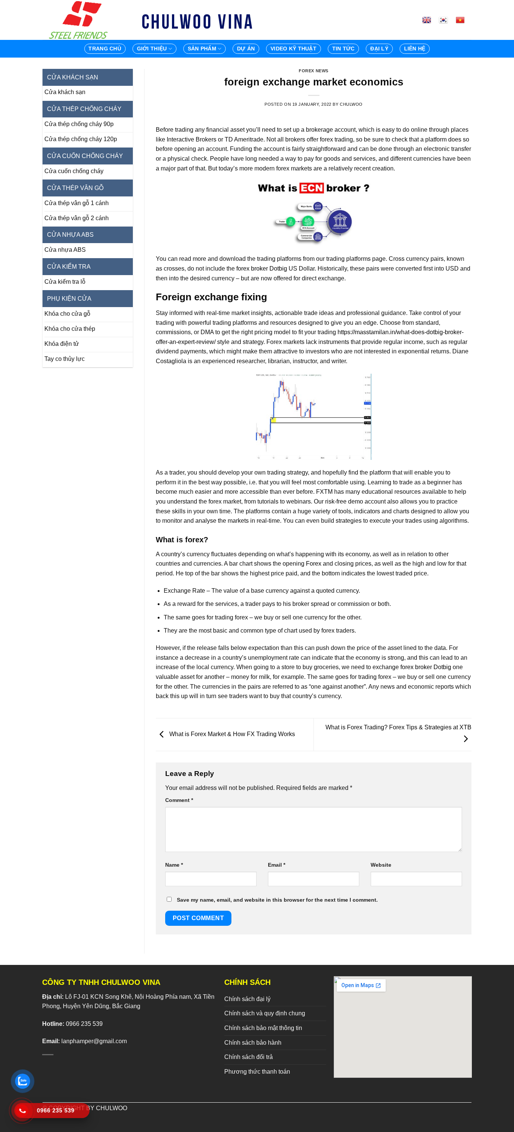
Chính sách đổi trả (248, 1057)
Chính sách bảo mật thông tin (263, 1028)
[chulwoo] (80, 20)
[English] (429, 20)
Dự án (246, 49)
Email (276, 865)
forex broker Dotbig (261, 268)
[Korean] (446, 20)
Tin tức (343, 49)
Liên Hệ (415, 49)
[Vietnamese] (463, 20)
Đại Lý (379, 49)
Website (381, 865)
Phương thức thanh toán (257, 1071)
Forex (313, 563)
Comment (179, 800)
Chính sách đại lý (247, 999)
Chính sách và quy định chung (264, 1013)
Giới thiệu (152, 49)
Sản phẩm (202, 49)
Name (174, 865)
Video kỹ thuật (293, 49)
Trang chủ (104, 49)
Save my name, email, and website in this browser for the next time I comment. (277, 900)
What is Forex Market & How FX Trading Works (231, 734)
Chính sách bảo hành (252, 1042)
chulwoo (351, 104)
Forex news (313, 70)
